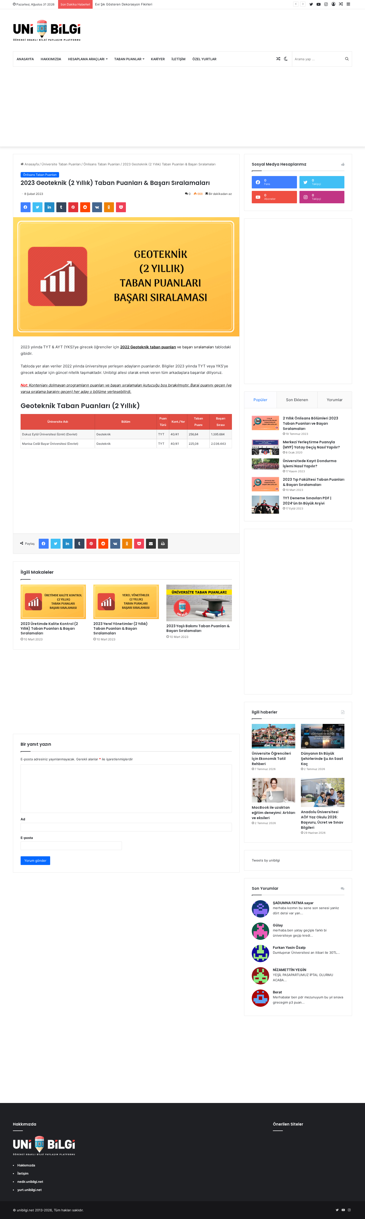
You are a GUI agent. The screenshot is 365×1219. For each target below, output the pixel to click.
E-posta (27, 838)
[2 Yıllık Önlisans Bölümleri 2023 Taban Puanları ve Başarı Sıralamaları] (265, 423)
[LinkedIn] (49, 207)
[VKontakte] (97, 207)
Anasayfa (25, 59)
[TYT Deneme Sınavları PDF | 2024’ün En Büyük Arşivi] (265, 505)
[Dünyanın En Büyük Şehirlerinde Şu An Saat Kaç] (323, 736)
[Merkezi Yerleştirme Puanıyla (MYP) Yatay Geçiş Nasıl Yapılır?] (265, 447)
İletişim (178, 59)
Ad (23, 819)
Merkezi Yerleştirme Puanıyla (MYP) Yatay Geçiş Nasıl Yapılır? (311, 445)
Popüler (260, 399)
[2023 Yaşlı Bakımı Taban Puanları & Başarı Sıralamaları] (199, 603)
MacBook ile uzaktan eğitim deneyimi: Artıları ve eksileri (273, 812)
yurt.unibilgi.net (29, 1190)
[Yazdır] (163, 544)
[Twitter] (37, 207)
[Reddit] (85, 207)
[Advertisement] (182, 106)
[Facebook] (26, 207)
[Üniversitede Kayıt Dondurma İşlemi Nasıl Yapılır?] (265, 464)
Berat (277, 992)
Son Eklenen (297, 399)
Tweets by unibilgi (266, 860)
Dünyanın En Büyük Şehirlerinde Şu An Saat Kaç (322, 758)
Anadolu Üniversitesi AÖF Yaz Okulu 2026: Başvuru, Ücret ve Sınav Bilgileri (322, 819)
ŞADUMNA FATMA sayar (293, 903)
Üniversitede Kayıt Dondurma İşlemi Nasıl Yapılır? (309, 463)
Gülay (278, 925)
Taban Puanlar (127, 59)
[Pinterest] (73, 207)
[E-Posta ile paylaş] (151, 544)
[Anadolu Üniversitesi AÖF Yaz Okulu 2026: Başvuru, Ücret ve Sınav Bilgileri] (323, 792)
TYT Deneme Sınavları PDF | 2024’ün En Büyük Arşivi (307, 501)
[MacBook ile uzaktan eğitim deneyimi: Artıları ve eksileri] (273, 790)
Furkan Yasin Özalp (289, 947)
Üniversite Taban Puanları (61, 164)
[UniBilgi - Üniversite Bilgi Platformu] (46, 30)
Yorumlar (335, 399)
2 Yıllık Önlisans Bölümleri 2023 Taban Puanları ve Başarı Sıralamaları (310, 423)
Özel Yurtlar (204, 59)
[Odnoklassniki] (109, 207)
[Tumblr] (61, 207)
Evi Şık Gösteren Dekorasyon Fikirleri (123, 4)
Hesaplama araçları (86, 59)
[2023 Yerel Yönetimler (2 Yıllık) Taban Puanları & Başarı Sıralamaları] (126, 602)
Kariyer (158, 59)
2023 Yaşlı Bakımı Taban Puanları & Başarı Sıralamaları (198, 628)
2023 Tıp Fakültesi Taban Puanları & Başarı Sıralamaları (313, 482)
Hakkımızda (51, 59)
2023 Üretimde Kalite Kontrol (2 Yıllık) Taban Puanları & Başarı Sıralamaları (49, 628)
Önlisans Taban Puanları (101, 164)
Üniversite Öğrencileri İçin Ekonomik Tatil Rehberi (271, 758)
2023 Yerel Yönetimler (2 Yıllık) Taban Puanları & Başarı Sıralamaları (120, 628)
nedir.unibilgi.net (30, 1182)
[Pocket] (121, 207)
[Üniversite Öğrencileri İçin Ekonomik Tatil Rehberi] (273, 736)
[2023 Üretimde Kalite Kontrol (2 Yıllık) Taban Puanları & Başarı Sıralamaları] (53, 602)
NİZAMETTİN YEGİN (289, 970)
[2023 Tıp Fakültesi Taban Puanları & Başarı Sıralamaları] (265, 484)
